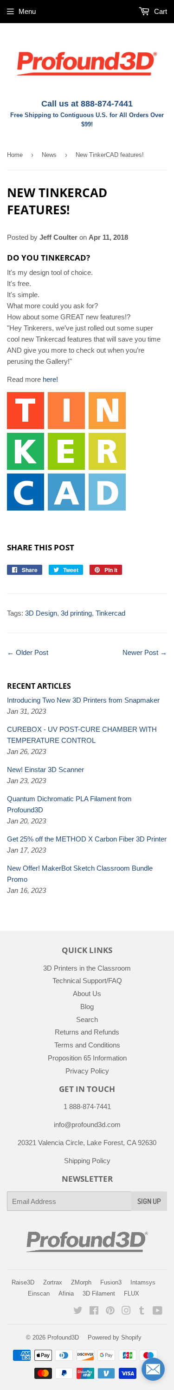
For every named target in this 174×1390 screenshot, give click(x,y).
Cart (159, 11)
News (49, 154)
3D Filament (99, 1293)
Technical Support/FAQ (87, 981)
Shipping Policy (87, 1161)
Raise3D (23, 1282)
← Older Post (27, 652)
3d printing (76, 613)
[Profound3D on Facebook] (94, 1311)
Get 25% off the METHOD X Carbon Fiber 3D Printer (87, 839)
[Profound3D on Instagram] (126, 1311)
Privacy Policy (87, 1071)
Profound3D (63, 1337)
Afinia (66, 1293)
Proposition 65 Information (87, 1058)
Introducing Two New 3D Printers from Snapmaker (83, 700)
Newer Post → (144, 652)
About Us (87, 993)
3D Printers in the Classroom (87, 968)
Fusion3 (111, 1282)
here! (50, 379)
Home (15, 154)
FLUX (131, 1293)
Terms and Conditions (87, 1045)
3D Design (41, 613)
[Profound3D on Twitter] (78, 1311)
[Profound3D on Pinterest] (110, 1311)
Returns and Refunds (87, 1032)
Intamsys (142, 1282)
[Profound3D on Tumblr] (141, 1311)
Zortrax (52, 1282)
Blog (87, 1006)
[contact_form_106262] (153, 1369)
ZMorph (81, 1282)
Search (87, 1019)
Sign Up (149, 1201)
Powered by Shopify (115, 1337)
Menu (27, 11)
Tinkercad (110, 613)
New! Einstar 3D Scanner (45, 769)
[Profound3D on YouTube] (157, 1311)
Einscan (39, 1293)
